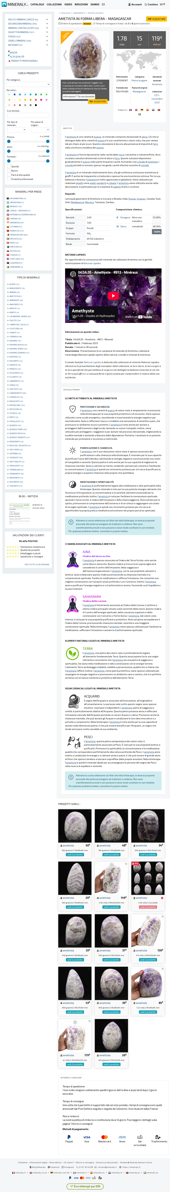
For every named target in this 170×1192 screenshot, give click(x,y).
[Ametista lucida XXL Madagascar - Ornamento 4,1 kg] (74, 1035)
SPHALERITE (16, 465)
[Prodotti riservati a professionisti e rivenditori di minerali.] (162, 898)
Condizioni (22, 1162)
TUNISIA (15, 255)
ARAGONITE (16, 477)
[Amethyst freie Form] (142, 109)
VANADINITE (16, 473)
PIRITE (13, 417)
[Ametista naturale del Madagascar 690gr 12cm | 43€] (74, 982)
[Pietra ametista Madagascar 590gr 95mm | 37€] (111, 930)
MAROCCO (17, 230)
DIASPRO (15, 340)
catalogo (65, 13)
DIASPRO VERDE (18, 348)
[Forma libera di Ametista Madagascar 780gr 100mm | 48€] (111, 825)
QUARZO (15, 425)
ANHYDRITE (16, 304)
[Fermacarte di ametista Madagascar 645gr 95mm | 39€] (111, 982)
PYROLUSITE (16, 421)
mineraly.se (152, 1172)
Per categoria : (14, 79)
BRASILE (16, 206)
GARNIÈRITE (16, 381)
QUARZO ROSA (17, 433)
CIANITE (14, 332)
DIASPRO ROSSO (18, 344)
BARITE (14, 312)
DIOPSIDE (15, 356)
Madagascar (139, 91)
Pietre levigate (96, 13)
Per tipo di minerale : (12, 123)
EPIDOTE (15, 369)
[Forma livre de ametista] (159, 109)
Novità (12, 52)
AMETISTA (15, 296)
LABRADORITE (17, 393)
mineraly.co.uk (39, 1172)
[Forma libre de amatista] (148, 109)
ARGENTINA (17, 202)
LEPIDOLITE (16, 397)
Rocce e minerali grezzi (23, 19)
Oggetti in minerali (21, 32)
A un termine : (13, 110)
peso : (10, 146)
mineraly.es (99, 1172)
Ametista (157, 84)
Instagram (69, 1167)
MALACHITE (16, 401)
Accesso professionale (107, 1162)
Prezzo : (11, 137)
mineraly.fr (20, 1172)
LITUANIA (16, 226)
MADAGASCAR (19, 234)
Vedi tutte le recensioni (37, 564)
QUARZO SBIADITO (19, 437)
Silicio (123, 226)
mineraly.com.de (61, 1172)
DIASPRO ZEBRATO (19, 352)
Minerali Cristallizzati (23, 27)
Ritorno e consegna (85, 1162)
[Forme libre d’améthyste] (131, 109)
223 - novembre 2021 (157, 99)
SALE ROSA (16, 449)
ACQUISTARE (157, 18)
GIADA (14, 385)
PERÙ (14, 242)
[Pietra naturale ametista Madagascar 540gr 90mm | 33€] (74, 930)
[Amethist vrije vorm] (153, 109)
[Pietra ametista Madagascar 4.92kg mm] (148, 877)
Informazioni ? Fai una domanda (78, 96)
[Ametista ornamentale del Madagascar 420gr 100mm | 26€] (111, 1035)
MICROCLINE (17, 405)
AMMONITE (16, 300)
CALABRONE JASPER (20, 316)
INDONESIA (17, 222)
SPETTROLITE (16, 461)
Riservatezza (55, 1162)
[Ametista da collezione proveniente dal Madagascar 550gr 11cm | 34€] (148, 825)
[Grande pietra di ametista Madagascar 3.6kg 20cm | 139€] (148, 930)
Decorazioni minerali (22, 23)
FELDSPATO (16, 373)
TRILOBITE (15, 486)
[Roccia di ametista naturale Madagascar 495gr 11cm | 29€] (74, 877)
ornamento (79, 13)
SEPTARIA (15, 453)
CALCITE (14, 320)
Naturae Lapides (92, 263)
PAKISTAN (16, 246)
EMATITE (15, 365)
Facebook (54, 1167)
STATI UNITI (17, 259)
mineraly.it (81, 1172)
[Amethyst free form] (136, 109)
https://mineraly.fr (132, 1167)
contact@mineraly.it (107, 1167)
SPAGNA (15, 218)
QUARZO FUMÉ (18, 429)
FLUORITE (15, 377)
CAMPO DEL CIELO (19, 324)
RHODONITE (16, 441)
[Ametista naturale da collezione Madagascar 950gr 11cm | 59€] (74, 825)
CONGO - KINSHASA (20, 210)
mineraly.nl (117, 1172)
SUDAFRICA (16, 263)
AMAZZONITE (17, 288)
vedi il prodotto (75, 854)
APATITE (14, 308)
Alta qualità (16, 56)
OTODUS (15, 413)
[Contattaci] (103, 4)
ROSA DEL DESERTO (20, 445)
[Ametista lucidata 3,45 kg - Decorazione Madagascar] (111, 877)
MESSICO (16, 238)
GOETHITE (15, 389)
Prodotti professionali (24, 60)
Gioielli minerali (19, 40)
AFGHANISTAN (18, 198)
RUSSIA (15, 251)
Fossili (14, 36)
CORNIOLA (15, 336)
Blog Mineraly (39, 1167)
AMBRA (14, 292)
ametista (68, 845)
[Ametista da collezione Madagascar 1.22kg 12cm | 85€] (148, 982)
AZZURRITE (16, 482)
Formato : (12, 156)
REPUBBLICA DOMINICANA (23, 214)
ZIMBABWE (16, 267)
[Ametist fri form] (139, 113)
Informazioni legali (38, 1162)
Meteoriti (15, 44)
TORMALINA (16, 469)
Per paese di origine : (37, 123)
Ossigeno (125, 217)
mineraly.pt (134, 1172)
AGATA (14, 284)
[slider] (8, 141)
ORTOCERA (15, 409)
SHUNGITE (16, 457)
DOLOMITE (15, 361)
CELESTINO (16, 328)
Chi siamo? (69, 1162)
